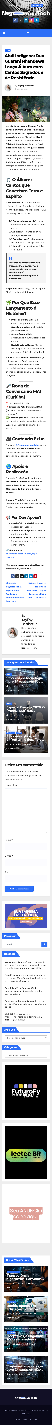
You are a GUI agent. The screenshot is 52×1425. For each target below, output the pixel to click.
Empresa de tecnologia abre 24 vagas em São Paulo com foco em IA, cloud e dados (25, 1004)
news (7, 50)
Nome (9, 840)
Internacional (13, 1272)
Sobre (25, 1420)
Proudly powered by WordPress (17, 1410)
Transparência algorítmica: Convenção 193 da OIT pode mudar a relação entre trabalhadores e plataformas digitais (25, 965)
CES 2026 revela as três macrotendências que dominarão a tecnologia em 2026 (23, 1017)
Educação (11, 1302)
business (11, 1332)
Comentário (12, 785)
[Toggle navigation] (28, 33)
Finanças (10, 732)
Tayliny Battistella (26, 85)
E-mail (9, 856)
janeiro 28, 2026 (17, 1374)
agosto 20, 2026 (17, 1284)
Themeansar (26, 1414)
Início (17, 1420)
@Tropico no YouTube (27, 445)
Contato (33, 1420)
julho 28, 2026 (17, 1314)
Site (7, 872)
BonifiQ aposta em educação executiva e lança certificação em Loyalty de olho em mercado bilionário (25, 978)
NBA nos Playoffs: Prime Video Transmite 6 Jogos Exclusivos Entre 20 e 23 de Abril (36, 590)
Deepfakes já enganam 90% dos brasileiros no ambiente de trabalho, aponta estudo (24, 991)
